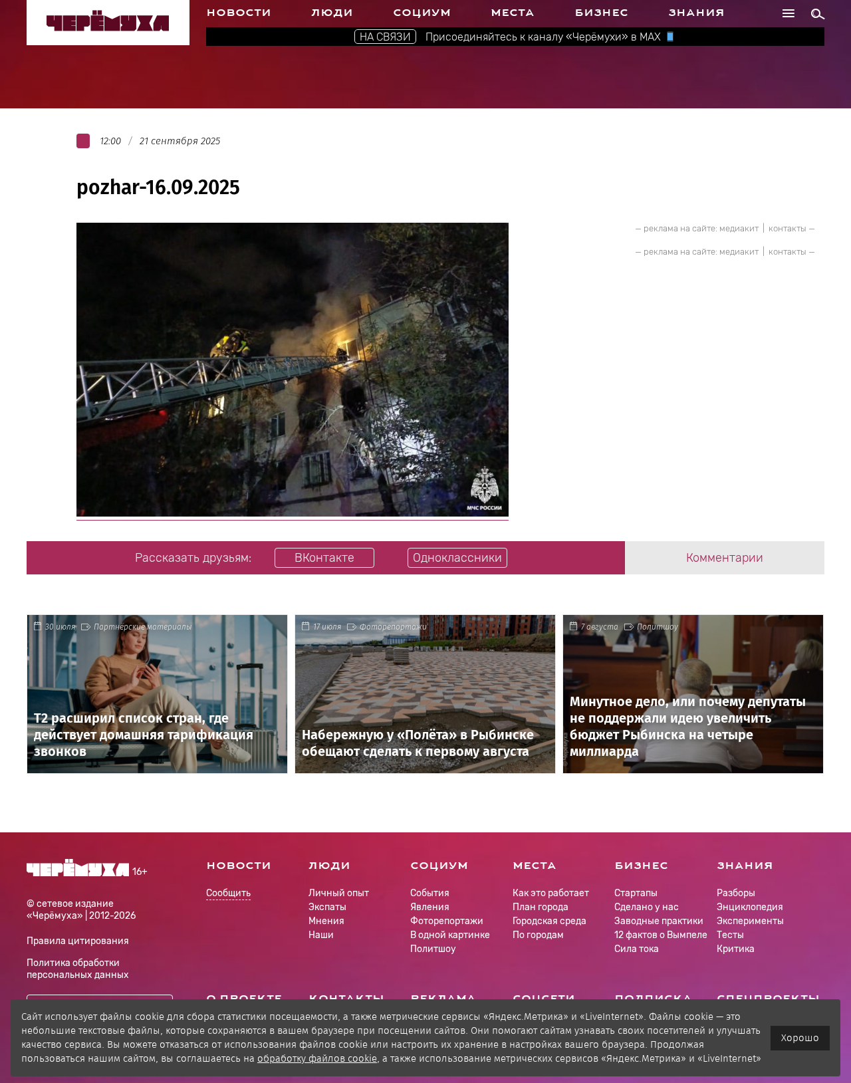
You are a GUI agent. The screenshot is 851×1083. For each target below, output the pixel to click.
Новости (238, 13)
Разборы (736, 893)
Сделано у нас (646, 907)
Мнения (326, 921)
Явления (429, 907)
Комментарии (724, 557)
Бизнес (601, 13)
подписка (653, 999)
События (429, 893)
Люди (332, 13)
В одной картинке (450, 935)
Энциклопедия (750, 907)
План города (540, 907)
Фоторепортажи (393, 627)
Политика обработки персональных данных (78, 969)
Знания (696, 13)
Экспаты (327, 907)
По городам (538, 935)
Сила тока (636, 949)
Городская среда (549, 921)
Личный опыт (338, 893)
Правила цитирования (78, 941)
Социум (422, 13)
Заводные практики (658, 921)
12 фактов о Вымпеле (660, 935)
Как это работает (551, 893)
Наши (321, 935)
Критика (736, 949)
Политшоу (657, 627)
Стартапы (636, 893)
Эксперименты (750, 921)
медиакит (739, 228)
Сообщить (228, 894)
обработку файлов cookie (317, 1058)
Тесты (730, 935)
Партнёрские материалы (143, 627)
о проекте (244, 999)
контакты (787, 228)
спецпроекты (768, 999)
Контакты (346, 999)
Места (513, 13)
